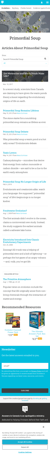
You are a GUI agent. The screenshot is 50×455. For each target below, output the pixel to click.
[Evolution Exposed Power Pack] (13, 320)
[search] (45, 59)
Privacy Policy (36, 371)
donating (36, 398)
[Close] (43, 427)
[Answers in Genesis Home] (7, 2)
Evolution (5, 8)
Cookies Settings (25, 452)
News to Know (22, 113)
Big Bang (15, 8)
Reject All (25, 447)
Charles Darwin (25, 8)
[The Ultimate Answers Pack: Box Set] (37, 320)
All (4, 63)
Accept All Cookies (25, 442)
